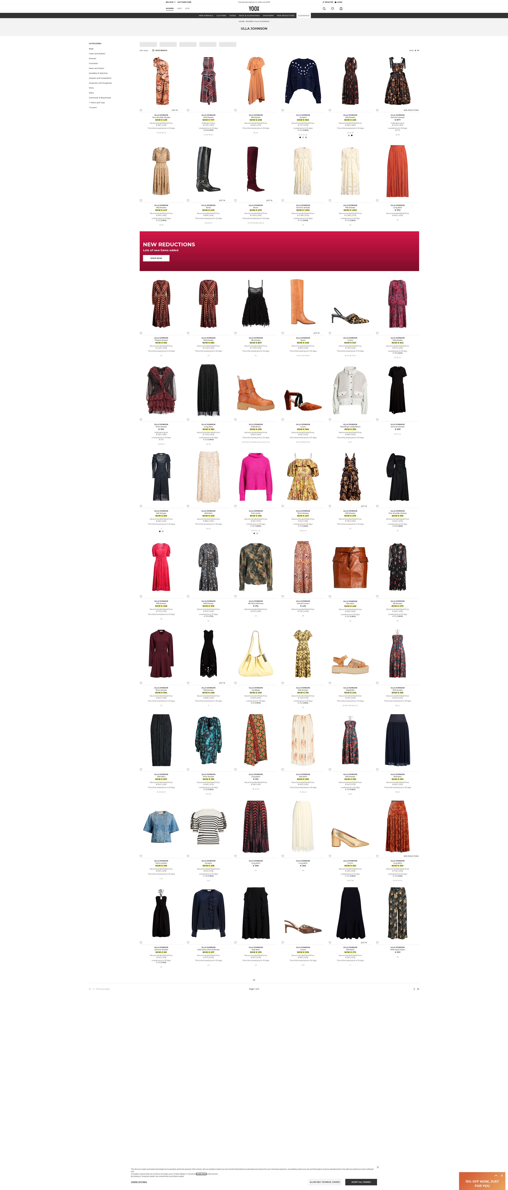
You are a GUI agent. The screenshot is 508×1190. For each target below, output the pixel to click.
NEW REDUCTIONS (285, 15)
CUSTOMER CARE (184, 2)
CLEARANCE (303, 15)
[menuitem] (170, 8)
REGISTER (329, 2)
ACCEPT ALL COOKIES (361, 1182)
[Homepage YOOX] (254, 8)
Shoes (232, 15)
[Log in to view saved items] (332, 8)
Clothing (221, 15)
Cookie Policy (201, 1174)
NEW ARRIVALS (206, 15)
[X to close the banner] (378, 1167)
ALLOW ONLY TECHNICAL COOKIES (325, 1182)
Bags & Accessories (249, 15)
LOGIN (338, 2)
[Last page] (417, 989)
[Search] (324, 8)
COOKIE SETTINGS (139, 1182)
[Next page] (405, 989)
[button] (113, 48)
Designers (268, 15)
